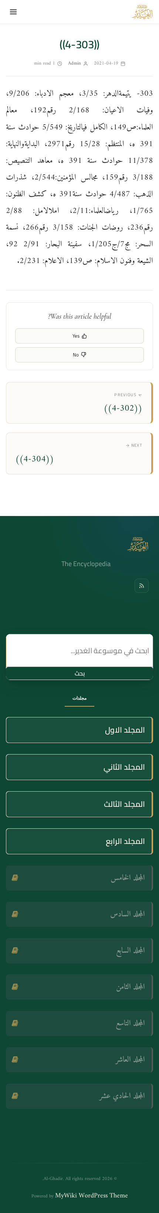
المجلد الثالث (124, 804)
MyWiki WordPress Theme (91, 1196)
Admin (74, 63)
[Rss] (142, 586)
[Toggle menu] (13, 11)
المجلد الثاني (124, 767)
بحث (80, 673)
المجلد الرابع (125, 841)
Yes (76, 335)
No (76, 354)
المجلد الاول (125, 730)
